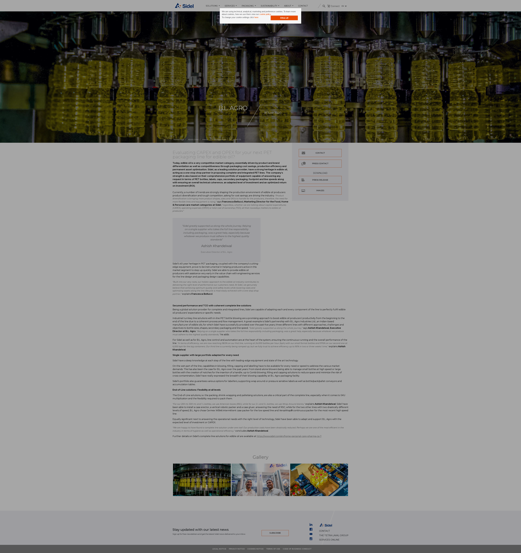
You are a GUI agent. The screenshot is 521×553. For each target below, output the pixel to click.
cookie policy (265, 14)
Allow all (284, 18)
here (256, 17)
